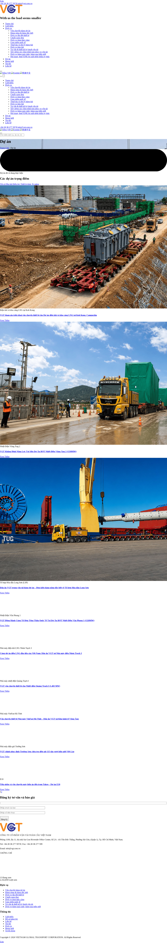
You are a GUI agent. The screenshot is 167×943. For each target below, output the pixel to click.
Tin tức (8, 64)
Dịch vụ (8, 28)
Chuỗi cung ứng (17, 38)
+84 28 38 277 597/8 (9, 127)
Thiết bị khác (26, 184)
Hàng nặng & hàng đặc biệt (21, 33)
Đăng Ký (4, 819)
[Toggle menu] (4, 75)
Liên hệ (8, 66)
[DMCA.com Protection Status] (86, 875)
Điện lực (16, 184)
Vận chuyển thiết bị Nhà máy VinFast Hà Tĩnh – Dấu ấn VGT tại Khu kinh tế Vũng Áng (39, 719)
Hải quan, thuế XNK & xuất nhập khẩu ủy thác (30, 56)
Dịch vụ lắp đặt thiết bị (19, 35)
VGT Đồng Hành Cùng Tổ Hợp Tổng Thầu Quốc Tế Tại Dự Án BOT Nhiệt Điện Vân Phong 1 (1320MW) (47, 620)
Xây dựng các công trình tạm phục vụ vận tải (29, 52)
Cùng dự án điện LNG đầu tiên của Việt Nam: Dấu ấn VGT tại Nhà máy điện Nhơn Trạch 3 (41, 653)
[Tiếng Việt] (5, 73)
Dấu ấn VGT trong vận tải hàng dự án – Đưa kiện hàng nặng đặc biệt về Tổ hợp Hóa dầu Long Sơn (44, 588)
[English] (15, 73)
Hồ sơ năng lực (11, 919)
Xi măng (35, 184)
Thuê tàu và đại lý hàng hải (21, 45)
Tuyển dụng (10, 931)
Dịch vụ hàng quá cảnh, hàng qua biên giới (28, 54)
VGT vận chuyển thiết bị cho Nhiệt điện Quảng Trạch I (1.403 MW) (30, 686)
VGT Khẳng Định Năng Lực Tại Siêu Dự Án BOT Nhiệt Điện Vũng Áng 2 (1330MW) (38, 451)
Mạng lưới (9, 61)
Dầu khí (9, 184)
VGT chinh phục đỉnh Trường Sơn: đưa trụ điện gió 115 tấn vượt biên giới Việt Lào (37, 751)
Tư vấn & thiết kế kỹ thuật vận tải (24, 49)
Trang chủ (9, 23)
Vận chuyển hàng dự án (20, 31)
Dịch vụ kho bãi (17, 47)
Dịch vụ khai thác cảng (19, 40)
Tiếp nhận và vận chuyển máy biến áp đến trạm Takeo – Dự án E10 (30, 784)
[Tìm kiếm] (1, 71)
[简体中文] (25, 73)
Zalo (2, 1)
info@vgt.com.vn (25, 127)
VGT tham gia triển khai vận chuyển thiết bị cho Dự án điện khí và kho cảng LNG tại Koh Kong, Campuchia (48, 315)
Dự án (7, 59)
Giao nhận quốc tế (18, 42)
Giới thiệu (9, 26)
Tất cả (3, 184)
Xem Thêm (4, 320)
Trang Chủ (4, 148)
